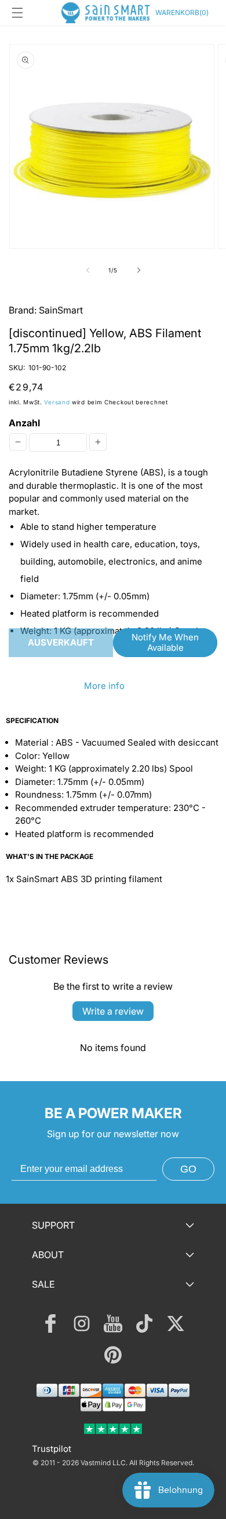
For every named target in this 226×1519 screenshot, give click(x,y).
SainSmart (61, 310)
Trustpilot (51, 1448)
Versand (57, 402)
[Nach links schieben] (87, 270)
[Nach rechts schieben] (138, 270)
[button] (17, 12)
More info (104, 685)
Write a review (113, 1011)
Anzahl (24, 423)
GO (188, 1169)
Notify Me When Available (165, 642)
